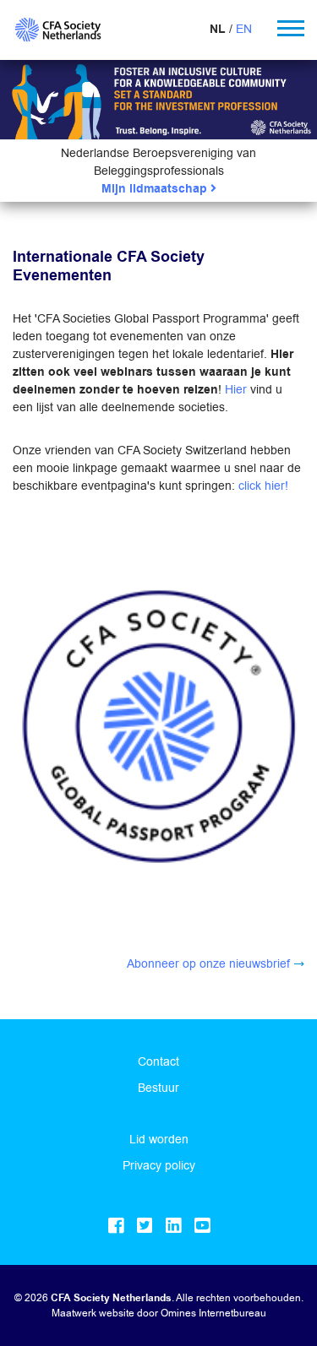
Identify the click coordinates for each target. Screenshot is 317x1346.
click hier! (263, 485)
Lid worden (159, 1139)
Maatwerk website (93, 1312)
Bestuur (158, 1087)
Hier (236, 389)
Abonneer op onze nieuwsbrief (208, 963)
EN (244, 28)
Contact (158, 1061)
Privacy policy (159, 1165)
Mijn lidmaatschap (155, 189)
